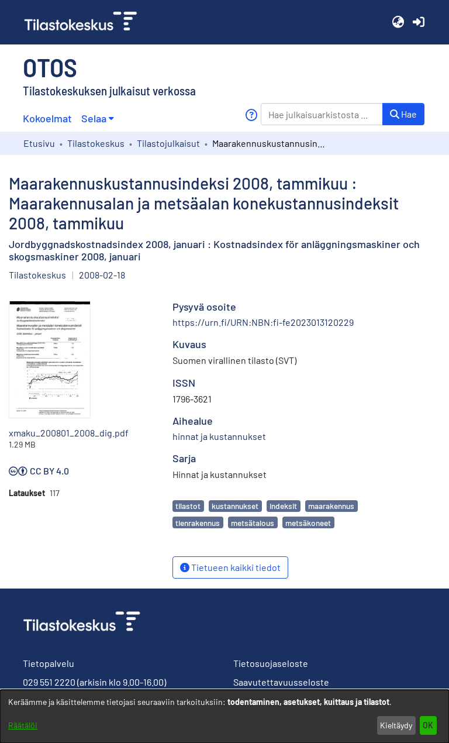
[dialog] (224, 716)
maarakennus (331, 506)
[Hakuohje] (251, 115)
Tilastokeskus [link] (96, 143)
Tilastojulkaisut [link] (168, 143)
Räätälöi (22, 725)
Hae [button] (408, 113)
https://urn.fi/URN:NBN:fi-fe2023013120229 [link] (263, 322)
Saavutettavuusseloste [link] (281, 681)
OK (428, 725)
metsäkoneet (308, 523)
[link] (85, 22)
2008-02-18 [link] (102, 274)
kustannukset (235, 506)
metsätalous (252, 523)
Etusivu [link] (39, 143)
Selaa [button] (93, 118)
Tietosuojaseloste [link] (270, 663)
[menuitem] (97, 118)
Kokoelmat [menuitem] (47, 118)
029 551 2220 (49, 681)
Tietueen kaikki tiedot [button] (235, 567)
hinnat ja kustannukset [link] (219, 436)
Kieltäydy (396, 725)
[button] (398, 22)
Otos (50, 66)
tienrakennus (197, 523)
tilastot (188, 506)
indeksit (283, 506)
